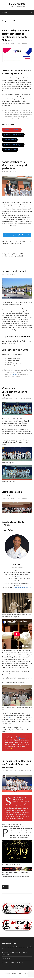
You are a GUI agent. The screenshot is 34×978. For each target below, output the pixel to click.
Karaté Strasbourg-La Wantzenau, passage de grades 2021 (15, 165)
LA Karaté (14, 973)
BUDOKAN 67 (17, 3)
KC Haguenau (21, 738)
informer (15, 374)
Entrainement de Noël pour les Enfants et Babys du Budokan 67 (17, 764)
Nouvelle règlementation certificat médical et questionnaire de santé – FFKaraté (16, 35)
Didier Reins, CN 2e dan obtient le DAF (12, 962)
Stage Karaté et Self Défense (12, 493)
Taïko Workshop (6, 958)
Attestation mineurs (10, 140)
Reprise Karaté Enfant (14, 271)
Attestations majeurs (10, 150)
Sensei (15, 171)
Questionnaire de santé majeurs (13, 145)
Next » (5, 887)
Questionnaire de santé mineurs (13, 135)
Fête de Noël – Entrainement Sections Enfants (14, 392)
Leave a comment (22, 43)
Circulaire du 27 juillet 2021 (12, 130)
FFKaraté (7, 973)
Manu (13, 43)
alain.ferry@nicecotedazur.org (22, 587)
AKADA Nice (19, 577)
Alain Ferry (12, 717)
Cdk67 (19, 973)
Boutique (25, 973)
